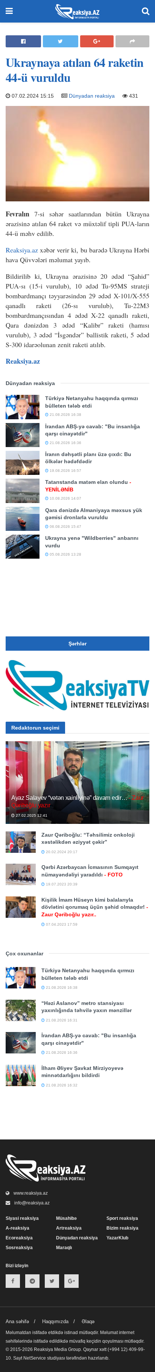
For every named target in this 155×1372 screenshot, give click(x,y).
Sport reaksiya (122, 1218)
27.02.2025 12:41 (31, 815)
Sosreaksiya (19, 1247)
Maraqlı (64, 1247)
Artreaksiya (69, 1228)
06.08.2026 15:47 (65, 526)
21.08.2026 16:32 (61, 1085)
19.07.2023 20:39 (61, 884)
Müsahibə (66, 1218)
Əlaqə (88, 1321)
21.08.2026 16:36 (65, 443)
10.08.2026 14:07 (65, 498)
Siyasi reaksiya (22, 1218)
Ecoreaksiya (19, 1238)
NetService (34, 1358)
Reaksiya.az (22, 249)
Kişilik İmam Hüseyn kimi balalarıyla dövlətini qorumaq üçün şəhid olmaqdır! (94, 907)
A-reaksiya (17, 1228)
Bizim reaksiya (122, 1228)
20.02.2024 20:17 (61, 852)
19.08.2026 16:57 (65, 470)
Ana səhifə (17, 1321)
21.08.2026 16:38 (65, 415)
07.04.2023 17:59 (61, 924)
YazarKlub (117, 1238)
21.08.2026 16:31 (61, 1020)
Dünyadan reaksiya (92, 96)
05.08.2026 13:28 (65, 554)
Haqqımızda (55, 1321)
